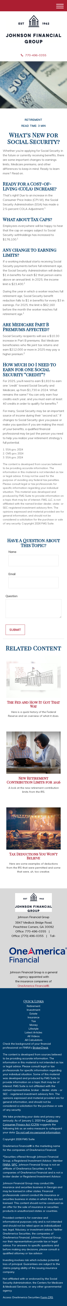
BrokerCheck (40, 1047)
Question (11, 596)
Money (34, 1025)
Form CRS (47, 1297)
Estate (33, 1013)
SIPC (14, 1164)
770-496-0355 (35, 55)
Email (11, 574)
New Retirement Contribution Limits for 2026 (33, 780)
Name (12, 552)
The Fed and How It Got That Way (33, 704)
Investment (33, 1010)
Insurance (33, 1017)
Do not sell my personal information (38, 1132)
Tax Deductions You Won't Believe (33, 856)
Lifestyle (34, 1028)
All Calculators (33, 1040)
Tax (33, 1021)
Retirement (33, 1006)
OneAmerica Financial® (33, 986)
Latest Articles (33, 1032)
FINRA (6, 1164)
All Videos (33, 1036)
